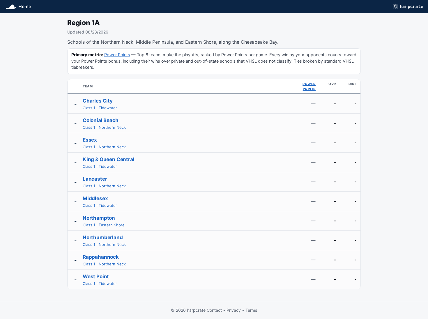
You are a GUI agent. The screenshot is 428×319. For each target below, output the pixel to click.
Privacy (234, 310)
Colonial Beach (101, 120)
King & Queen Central (109, 159)
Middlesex (95, 198)
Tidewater (108, 107)
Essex (90, 140)
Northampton (99, 218)
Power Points (117, 54)
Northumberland (103, 237)
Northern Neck (112, 127)
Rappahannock (101, 257)
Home (24, 6)
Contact (214, 310)
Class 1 (89, 107)
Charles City (98, 101)
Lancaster (95, 179)
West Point (96, 276)
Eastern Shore (112, 225)
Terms (251, 310)
